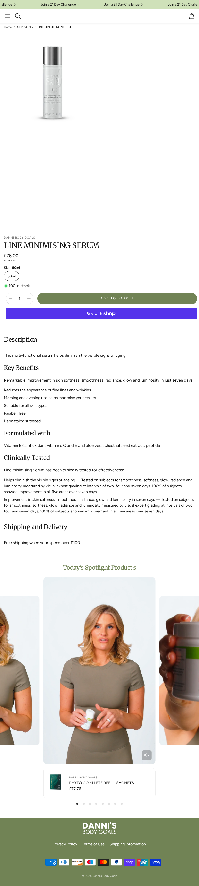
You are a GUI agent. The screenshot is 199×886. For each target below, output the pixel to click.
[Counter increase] (29, 298)
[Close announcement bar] (194, 3)
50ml (12, 276)
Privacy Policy (65, 844)
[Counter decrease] (10, 298)
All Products (25, 27)
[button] (7, 16)
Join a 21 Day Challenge (174, 4)
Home (8, 27)
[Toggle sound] (147, 755)
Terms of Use (93, 844)
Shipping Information (127, 844)
